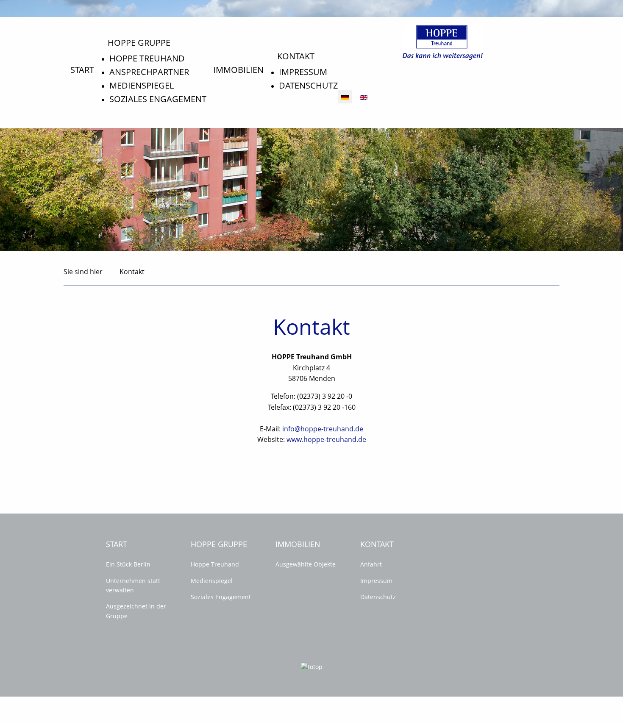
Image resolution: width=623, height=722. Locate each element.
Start (82, 69)
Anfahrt (371, 564)
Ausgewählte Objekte (305, 564)
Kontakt (295, 56)
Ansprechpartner (149, 72)
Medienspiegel (141, 85)
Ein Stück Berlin (128, 564)
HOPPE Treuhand (147, 58)
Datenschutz (308, 85)
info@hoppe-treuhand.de (322, 428)
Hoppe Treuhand (215, 564)
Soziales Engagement (157, 99)
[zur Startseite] (443, 42)
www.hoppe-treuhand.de (326, 439)
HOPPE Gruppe (139, 42)
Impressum (303, 72)
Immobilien (238, 69)
